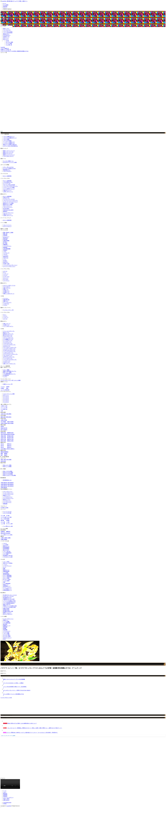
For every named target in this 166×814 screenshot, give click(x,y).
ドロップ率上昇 (6, 551)
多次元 (2, 445)
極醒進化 (8, 531)
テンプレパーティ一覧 (8, 310)
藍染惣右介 (5, 237)
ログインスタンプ (7, 226)
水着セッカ (5, 289)
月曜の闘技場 (4, 482)
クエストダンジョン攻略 (9, 393)
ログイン (5, 7)
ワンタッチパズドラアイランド (10, 201)
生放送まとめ (6, 36)
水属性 (5, 537)
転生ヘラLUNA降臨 (7, 471)
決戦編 (7, 520)
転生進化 (8, 533)
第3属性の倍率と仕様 (8, 611)
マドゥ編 (3, 515)
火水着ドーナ (6, 292)
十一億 (2, 409)
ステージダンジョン (7, 491)
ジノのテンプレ (6, 361)
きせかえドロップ (7, 637)
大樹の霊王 (3, 413)
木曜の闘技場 (10, 484)
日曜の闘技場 (4, 487)
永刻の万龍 (3, 437)
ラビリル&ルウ (6, 286)
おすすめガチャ (6, 35)
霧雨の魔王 (3, 417)
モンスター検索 (9, 42)
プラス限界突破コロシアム (9, 373)
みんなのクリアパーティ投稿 (10, 162)
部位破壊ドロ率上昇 (7, 555)
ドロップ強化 (6, 561)
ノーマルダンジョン (7, 496)
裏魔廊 (5, 453)
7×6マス (5, 543)
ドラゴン (3, 386)
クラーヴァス (6, 280)
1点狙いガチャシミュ (8, 191)
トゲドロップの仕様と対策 (9, 607)
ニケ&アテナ (6, 303)
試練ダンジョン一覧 (7, 384)
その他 (7, 40)
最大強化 (5, 624)
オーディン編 (9, 523)
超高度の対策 (6, 609)
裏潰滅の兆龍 (10, 436)
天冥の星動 (8, 459)
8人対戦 (2, 507)
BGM (4, 639)
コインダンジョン (7, 502)
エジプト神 (3, 389)
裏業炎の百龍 (10, 440)
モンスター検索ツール (8, 161)
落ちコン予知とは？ (7, 614)
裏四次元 (9, 447)
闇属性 (5, 539)
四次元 (2, 447)
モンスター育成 (6, 636)
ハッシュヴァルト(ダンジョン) (10, 265)
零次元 (2, 443)
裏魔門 (5, 455)
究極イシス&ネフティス (8, 293)
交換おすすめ (6, 197)
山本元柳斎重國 (6, 248)
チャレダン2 (6, 400)
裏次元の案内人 (10, 448)
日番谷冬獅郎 (6, 240)
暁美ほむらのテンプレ (8, 333)
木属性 (9, 537)
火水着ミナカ (6, 290)
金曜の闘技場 (4, 485)
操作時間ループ (6, 586)
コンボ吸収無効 (6, 583)
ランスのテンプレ (7, 342)
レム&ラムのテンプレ (8, 352)
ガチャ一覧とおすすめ (8, 167)
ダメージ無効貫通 (7, 576)
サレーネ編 (3, 518)
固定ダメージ (6, 546)
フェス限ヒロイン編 (7, 526)
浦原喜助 (5, 247)
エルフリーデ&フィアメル (9, 285)
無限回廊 (5, 503)
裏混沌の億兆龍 (10, 434)
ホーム (4, 3)
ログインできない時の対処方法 (10, 146)
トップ (4, 790)
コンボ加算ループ (7, 588)
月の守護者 (3, 421)
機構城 (2, 451)
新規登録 (5, 6)
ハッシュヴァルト (7, 246)
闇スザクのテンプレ (7, 335)
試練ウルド (5, 301)
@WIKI (4, 803)
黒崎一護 (5, 233)
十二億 (5, 407)
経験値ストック (6, 625)
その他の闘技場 (5, 456)
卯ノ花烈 (5, 243)
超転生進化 (3, 533)
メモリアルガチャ (7, 171)
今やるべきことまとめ (8, 596)
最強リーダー (6, 28)
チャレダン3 (6, 399)
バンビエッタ (6, 252)
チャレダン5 (6, 396)
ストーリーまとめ (7, 511)
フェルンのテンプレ (7, 343)
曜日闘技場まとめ (7, 480)
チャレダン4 (6, 397)
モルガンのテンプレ (7, 336)
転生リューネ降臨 (7, 466)
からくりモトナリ (7, 302)
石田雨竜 (5, 235)
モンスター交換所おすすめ (9, 168)
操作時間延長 (6, 547)
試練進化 (3, 531)
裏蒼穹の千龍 (10, 439)
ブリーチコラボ (6, 30)
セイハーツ (5, 278)
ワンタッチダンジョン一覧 (7, 380)
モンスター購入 (6, 635)
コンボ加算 (5, 544)
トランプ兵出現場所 (7, 32)
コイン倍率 (5, 554)
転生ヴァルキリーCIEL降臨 (9, 475)
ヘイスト (5, 564)
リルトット (5, 258)
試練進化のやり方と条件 (9, 599)
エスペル (5, 271)
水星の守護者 (4, 423)
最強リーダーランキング (9, 150)
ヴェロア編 (8, 517)
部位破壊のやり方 (7, 597)
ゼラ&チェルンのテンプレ (9, 350)
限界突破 (5, 626)
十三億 (5, 405)
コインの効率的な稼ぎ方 (9, 603)
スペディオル (6, 276)
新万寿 (5, 428)
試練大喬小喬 (6, 299)
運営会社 (5, 793)
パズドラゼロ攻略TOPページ (10, 137)
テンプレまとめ (6, 183)
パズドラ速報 (6, 139)
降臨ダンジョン (6, 495)
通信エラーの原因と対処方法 (10, 144)
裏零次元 (9, 443)
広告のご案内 (6, 798)
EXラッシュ (6, 38)
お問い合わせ (6, 800)
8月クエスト (6, 39)
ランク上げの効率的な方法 (9, 601)
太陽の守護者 (4, 420)
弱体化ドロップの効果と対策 (10, 605)
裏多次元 (9, 445)
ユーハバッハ (6, 236)
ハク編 (7, 522)
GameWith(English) (7, 802)
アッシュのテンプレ (7, 358)
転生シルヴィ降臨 (7, 372)
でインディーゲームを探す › (8, 735)
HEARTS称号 (6, 208)
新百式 (5, 429)
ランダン (5, 376)
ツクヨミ (5, 305)
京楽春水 (5, 250)
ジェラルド (5, 255)
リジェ (4, 259)
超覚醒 (4, 628)
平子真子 (5, 261)
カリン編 (3, 522)
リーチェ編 (3, 517)
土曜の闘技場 (10, 485)
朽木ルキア (5, 262)
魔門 (2, 455)
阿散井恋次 (5, 256)
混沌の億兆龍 (4, 434)
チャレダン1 (6, 402)
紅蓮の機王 (8, 413)
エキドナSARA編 (7, 512)
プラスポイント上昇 (7, 557)
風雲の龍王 (8, 417)
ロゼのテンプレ (6, 346)
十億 (2, 410)
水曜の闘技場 (4, 484)
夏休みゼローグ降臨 (7, 204)
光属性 (2, 539)
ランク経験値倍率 (7, 552)
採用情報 (5, 794)
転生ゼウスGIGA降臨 (8, 472)
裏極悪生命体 (10, 432)
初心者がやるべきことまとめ (10, 595)
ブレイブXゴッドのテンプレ (9, 347)
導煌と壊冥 (3, 459)
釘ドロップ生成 (6, 579)
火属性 (2, 537)
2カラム (5, 9)
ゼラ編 (7, 515)
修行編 (2, 520)
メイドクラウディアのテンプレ (10, 354)
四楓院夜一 (5, 244)
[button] (84, 22)
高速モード (5, 620)
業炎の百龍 (3, 440)
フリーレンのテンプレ (8, 337)
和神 (7, 388)
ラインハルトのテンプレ (9, 331)
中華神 (2, 388)
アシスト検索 (9, 43)
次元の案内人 (4, 448)
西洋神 (7, 389)
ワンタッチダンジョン (8, 492)
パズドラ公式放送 (7, 140)
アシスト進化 (9, 534)
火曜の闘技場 (10, 482)
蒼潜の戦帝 (3, 461)
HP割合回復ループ (7, 590)
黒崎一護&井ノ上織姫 (8, 232)
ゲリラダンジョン (7, 501)
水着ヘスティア (6, 288)
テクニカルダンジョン (8, 498)
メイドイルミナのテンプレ (9, 344)
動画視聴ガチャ (6, 169)
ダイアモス (5, 279)
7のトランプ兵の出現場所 (9, 184)
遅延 (4, 568)
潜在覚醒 (5, 629)
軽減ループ (5, 584)
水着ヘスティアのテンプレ (9, 363)
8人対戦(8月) (6, 375)
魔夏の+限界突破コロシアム (9, 371)
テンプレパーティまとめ (9, 199)
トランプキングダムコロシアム (10, 186)
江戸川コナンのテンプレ (9, 356)
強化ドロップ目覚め (7, 563)
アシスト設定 (6, 632)
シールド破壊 (6, 580)
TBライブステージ (7, 205)
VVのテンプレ (6, 362)
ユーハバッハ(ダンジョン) (9, 266)
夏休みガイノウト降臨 (8, 203)
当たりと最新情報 (7, 176)
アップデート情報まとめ (9, 141)
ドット (2, 407)
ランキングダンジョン (8, 494)
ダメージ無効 (6, 578)
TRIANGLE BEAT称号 (8, 210)
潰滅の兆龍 (3, 436)
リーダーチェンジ (7, 565)
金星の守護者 (10, 421)
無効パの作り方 (6, 604)
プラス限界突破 (6, 622)
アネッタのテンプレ (7, 355)
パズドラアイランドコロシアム (10, 200)
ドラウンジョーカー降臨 (9, 187)
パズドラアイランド (7, 207)
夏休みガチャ (6, 34)
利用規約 (5, 796)
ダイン (4, 272)
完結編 (7, 518)
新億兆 (2, 426)
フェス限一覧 (9, 44)
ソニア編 (3, 523)
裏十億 (5, 409)
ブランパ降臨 (6, 369)
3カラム (9, 9)
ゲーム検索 (5, 4)
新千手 (2, 429)
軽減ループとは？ (7, 612)
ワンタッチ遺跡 (16, 380)
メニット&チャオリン (8, 326)
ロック (4, 567)
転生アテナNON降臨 (8, 474)
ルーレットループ (7, 587)
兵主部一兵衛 (6, 263)
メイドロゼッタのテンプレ (9, 348)
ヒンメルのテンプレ (7, 340)
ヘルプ (4, 792)
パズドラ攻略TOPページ (8, 136)
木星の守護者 (10, 423)
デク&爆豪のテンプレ (8, 339)
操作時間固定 (6, 548)
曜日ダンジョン (6, 499)
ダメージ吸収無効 (7, 575)
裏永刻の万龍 (10, 437)
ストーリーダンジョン (8, 212)
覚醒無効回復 (6, 571)
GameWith (9, 805)
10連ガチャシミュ (7, 190)
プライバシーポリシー (8, 797)
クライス (5, 275)
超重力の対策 (6, 608)
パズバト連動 (6, 633)
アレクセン (5, 298)
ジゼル (4, 251)
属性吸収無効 (6, 574)
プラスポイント (6, 631)
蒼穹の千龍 (3, 439)
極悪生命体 (3, 432)
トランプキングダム (7, 31)
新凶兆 (2, 428)
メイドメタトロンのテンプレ (10, 359)
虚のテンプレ (6, 332)
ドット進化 (3, 534)
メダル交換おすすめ (7, 182)
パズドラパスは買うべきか (9, 600)
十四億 (2, 405)
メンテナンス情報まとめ (9, 143)
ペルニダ (5, 254)
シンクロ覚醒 (6, 621)
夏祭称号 (5, 211)
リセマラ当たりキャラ (8, 156)
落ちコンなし (6, 550)
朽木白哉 (5, 239)
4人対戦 (6, 507)
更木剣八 (5, 242)
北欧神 (7, 386)
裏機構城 (6, 451)
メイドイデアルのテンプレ (9, 351)
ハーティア (5, 273)
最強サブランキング (7, 153)
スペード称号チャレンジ (9, 188)
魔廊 (2, 453)
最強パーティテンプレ (8, 152)
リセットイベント (7, 225)
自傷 (4, 582)
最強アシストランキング (9, 154)
